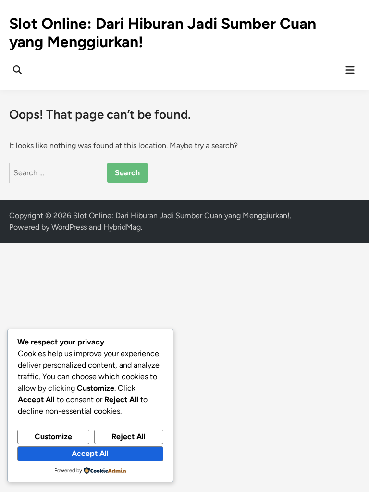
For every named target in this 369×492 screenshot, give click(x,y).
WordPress (69, 227)
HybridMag (122, 227)
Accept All (90, 453)
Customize (53, 436)
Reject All (128, 436)
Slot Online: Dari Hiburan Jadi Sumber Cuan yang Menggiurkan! (181, 215)
